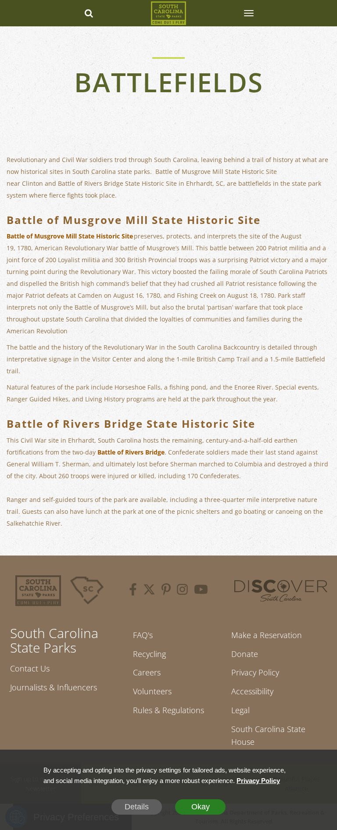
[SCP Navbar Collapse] (248, 13)
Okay (200, 806)
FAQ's (143, 635)
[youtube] (201, 590)
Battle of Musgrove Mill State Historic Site (70, 236)
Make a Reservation (266, 635)
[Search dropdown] (88, 13)
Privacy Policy (255, 672)
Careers (147, 672)
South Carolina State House (268, 735)
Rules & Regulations (168, 710)
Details (137, 806)
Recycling (149, 654)
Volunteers (152, 691)
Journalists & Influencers (53, 687)
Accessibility (252, 691)
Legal (240, 710)
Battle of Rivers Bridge (131, 452)
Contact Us (30, 668)
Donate (244, 654)
